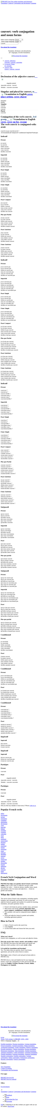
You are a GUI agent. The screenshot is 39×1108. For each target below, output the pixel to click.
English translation (6, 1044)
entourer (3, 870)
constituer (4, 820)
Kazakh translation (6, 1049)
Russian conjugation (7, 1059)
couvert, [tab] (13, 61)
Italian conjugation (14, 1057)
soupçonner (4, 841)
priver (2, 858)
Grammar (33, 3)
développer (4, 824)
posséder (3, 830)
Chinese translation (18, 1049)
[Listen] (36, 76)
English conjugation (20, 1056)
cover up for (13, 122)
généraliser (4, 822)
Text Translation (5, 1067)
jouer (2, 836)
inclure (3, 817)
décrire (3, 868)
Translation (4, 3)
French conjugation (19, 1059)
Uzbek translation (18, 1052)
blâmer (3, 829)
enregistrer (4, 819)
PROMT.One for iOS (7, 1077)
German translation (30, 1044)
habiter (3, 844)
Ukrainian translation (31, 1052)
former (3, 847)
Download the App (12, 1099)
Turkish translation (30, 1051)
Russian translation (18, 1044)
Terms (2, 1039)
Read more (11, 1106)
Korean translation (30, 1049)
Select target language (7, 41)
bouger (3, 864)
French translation (6, 1046)
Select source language (7, 39)
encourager (4, 815)
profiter (3, 861)
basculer (3, 827)
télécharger (4, 873)
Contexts (10, 3)
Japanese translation (31, 1054)
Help (7, 1097)
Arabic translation (20, 1047)
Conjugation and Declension (9, 1070)
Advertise (9, 1101)
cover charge (20, 96)
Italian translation (29, 1046)
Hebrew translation (32, 1047)
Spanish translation (17, 1046)
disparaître (4, 863)
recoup (23, 122)
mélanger (3, 866)
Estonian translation (18, 1054)
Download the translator (8, 47)
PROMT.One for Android (8, 1079)
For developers (5, 1086)
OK (2, 1104)
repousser (3, 849)
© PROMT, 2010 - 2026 (21, 1039)
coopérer (3, 832)
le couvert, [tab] (10, 65)
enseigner (3, 846)
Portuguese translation (7, 1051)
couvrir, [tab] (12, 68)
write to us (33, 805)
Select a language (6, 1041)
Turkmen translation (7, 1052)
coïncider (3, 834)
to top (2, 1037)
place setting (7, 96)
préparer (3, 853)
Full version (9, 1039)
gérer (2, 837)
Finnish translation (6, 1054)
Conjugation (21, 3)
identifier (3, 854)
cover (29, 94)
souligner (3, 839)
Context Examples (6, 1068)
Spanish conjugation (7, 1056)
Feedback (9, 1095)
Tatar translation (19, 1051)
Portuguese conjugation (27, 1057)
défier (2, 813)
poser (2, 851)
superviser (4, 859)
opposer (3, 856)
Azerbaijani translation (7, 1047)
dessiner (3, 842)
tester (2, 871)
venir (2, 825)
